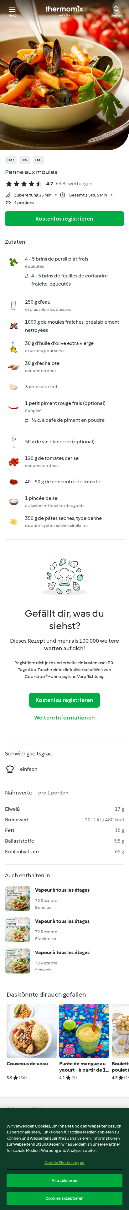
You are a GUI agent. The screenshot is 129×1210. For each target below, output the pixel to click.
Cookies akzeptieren (64, 1198)
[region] (64, 1159)
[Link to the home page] (64, 11)
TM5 (39, 160)
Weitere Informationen (64, 717)
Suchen (116, 15)
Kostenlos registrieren (64, 218)
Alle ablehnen (64, 1180)
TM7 (11, 160)
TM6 (25, 160)
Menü (12, 15)
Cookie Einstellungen (64, 1162)
